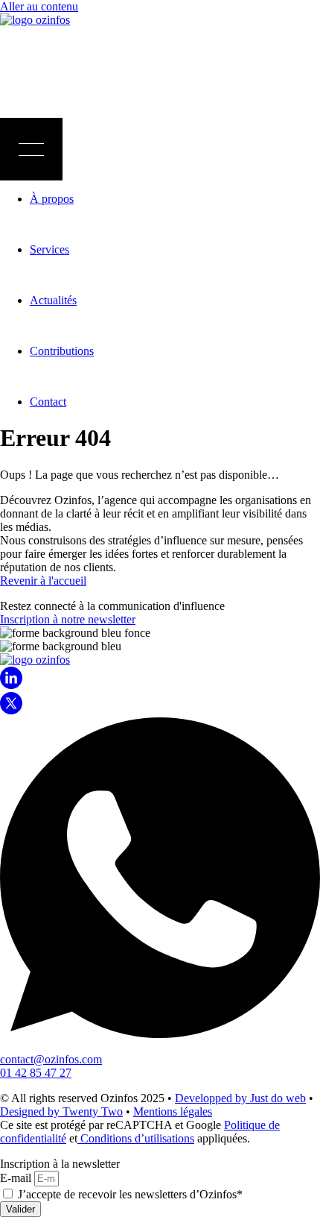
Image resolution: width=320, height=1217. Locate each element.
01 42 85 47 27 (35, 1072)
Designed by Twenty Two (61, 1111)
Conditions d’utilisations (135, 1138)
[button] (31, 149)
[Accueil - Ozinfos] (35, 19)
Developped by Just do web (240, 1098)
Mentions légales (172, 1111)
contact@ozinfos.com (51, 1059)
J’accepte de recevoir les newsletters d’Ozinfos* (130, 1194)
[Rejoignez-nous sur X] (11, 710)
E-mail (17, 1178)
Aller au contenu (39, 6)
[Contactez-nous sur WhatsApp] (160, 1034)
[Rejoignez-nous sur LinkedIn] (11, 685)
